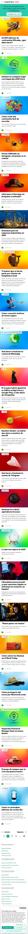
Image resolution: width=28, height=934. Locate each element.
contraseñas (7, 97)
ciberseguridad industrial (10, 211)
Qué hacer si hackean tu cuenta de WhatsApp (12, 352)
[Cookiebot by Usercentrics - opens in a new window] (19, 908)
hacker (5, 604)
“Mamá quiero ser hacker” (13, 623)
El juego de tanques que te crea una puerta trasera (14, 770)
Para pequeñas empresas (8, 859)
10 (24, 836)
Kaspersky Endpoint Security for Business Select (12, 879)
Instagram (6, 134)
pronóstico (6, 530)
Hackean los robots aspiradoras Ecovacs (11, 510)
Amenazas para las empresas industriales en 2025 (13, 232)
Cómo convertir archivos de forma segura (13, 314)
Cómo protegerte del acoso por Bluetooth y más (14, 693)
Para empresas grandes (7, 888)
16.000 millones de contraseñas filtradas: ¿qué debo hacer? (14, 40)
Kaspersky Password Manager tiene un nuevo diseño (12, 731)
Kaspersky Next (5, 875)
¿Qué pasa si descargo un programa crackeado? (13, 195)
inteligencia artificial (9, 252)
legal (5, 562)
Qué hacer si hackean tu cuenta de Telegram (12, 474)
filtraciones (6, 19)
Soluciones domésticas (7, 844)
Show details (19, 924)
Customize (19, 927)
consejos (6, 294)
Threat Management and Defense (9, 896)
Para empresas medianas (8, 871)
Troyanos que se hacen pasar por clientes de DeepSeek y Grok (12, 273)
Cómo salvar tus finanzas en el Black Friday (13, 657)
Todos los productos (6, 867)
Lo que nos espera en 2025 (14, 549)
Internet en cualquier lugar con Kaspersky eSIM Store (14, 78)
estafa (5, 750)
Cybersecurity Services (6, 894)
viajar (5, 57)
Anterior (7, 832)
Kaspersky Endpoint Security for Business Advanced (13, 882)
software (6, 175)
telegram (6, 454)
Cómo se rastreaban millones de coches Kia (12, 808)
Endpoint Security (5, 899)
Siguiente (20, 832)
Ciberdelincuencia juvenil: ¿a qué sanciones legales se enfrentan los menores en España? (14, 585)
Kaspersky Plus (4, 850)
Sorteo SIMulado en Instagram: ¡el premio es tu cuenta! (14, 156)
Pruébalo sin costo (14, 14)
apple (5, 411)
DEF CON (6, 490)
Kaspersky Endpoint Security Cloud (9, 865)
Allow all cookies (7, 927)
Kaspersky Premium (6, 853)
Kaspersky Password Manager (11, 709)
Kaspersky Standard (6, 848)
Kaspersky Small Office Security (8, 862)
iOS (5, 369)
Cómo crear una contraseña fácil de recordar (10, 118)
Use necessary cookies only (14, 930)
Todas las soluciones (6, 855)
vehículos (6, 788)
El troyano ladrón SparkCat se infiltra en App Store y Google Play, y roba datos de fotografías (14, 391)
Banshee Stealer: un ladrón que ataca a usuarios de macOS (14, 433)
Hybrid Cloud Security (6, 901)
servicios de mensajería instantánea (12, 332)
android (6, 673)
